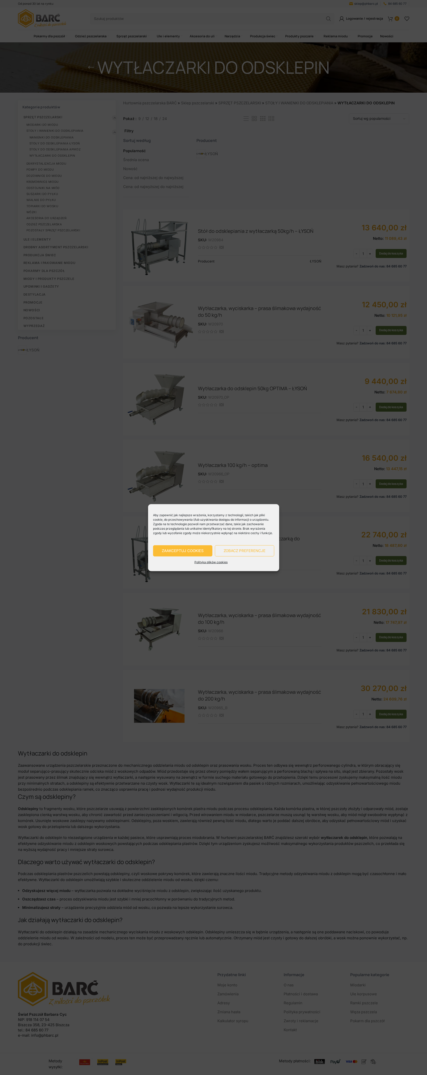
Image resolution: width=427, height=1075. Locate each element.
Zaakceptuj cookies (183, 550)
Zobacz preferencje (244, 550)
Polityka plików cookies (211, 562)
